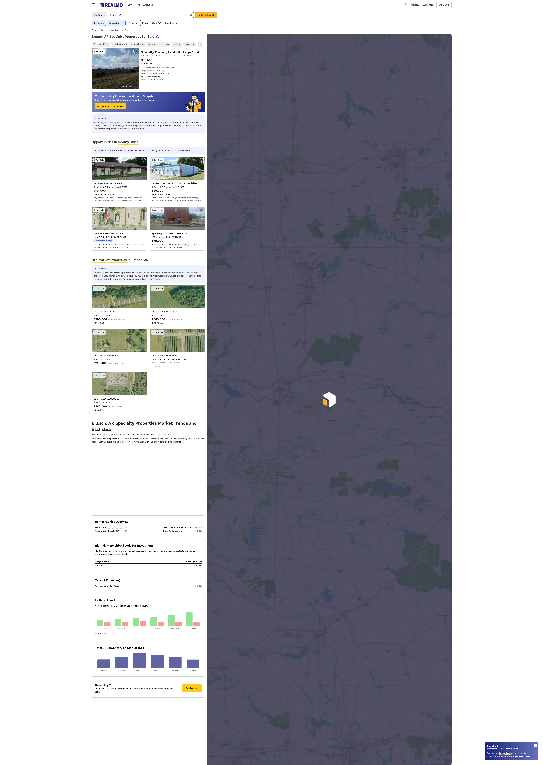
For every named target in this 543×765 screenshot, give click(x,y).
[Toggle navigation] (94, 5)
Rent (137, 5)
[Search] (191, 15)
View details (148, 68)
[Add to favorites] (135, 51)
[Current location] (94, 44)
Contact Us (192, 688)
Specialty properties (109, 30)
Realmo (111, 5)
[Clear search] (186, 15)
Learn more (524, 756)
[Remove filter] (122, 23)
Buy (130, 5)
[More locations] (200, 44)
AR (121, 30)
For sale (95, 30)
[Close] (535, 745)
